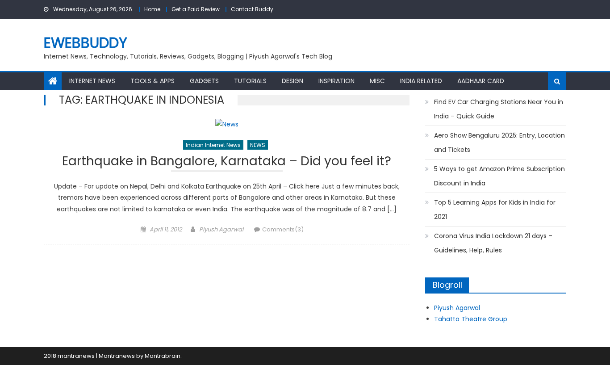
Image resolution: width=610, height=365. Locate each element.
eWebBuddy (85, 43)
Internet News (92, 80)
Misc (377, 80)
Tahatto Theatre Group (470, 319)
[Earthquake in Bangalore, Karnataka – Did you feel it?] (226, 124)
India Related (421, 80)
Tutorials (250, 80)
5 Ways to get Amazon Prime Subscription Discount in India (499, 176)
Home (152, 9)
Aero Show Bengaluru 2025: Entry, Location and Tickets (499, 142)
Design (292, 80)
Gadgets (204, 80)
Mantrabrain (162, 356)
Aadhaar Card (480, 80)
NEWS (257, 145)
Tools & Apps (152, 80)
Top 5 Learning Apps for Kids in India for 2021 (495, 209)
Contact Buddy (252, 9)
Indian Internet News (213, 145)
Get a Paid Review (195, 9)
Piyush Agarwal (221, 229)
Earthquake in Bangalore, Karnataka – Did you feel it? (226, 162)
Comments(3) (283, 229)
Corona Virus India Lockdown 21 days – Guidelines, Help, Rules (493, 243)
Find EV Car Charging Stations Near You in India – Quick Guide (498, 109)
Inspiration (336, 80)
